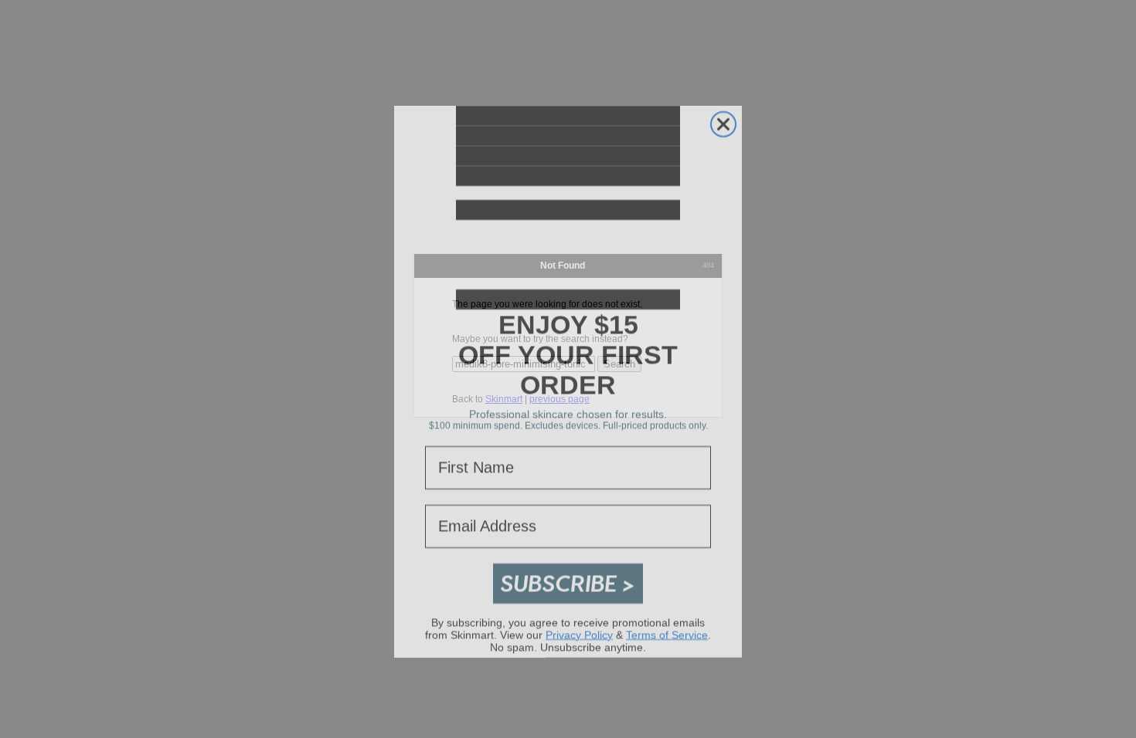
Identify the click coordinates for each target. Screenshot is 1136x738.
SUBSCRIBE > (568, 571)
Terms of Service (667, 622)
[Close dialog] (723, 112)
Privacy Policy (579, 622)
